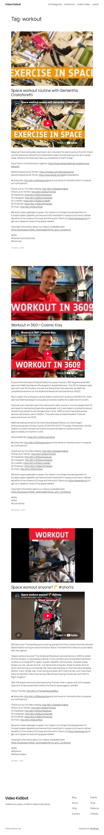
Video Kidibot (13, 4)
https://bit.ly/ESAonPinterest (38, 203)
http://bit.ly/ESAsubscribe (36, 180)
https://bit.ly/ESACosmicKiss (41, 437)
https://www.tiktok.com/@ (51, 174)
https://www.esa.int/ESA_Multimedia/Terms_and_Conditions (41, 229)
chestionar (69, 4)
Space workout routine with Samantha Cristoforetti (44, 92)
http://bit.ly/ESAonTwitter (43, 191)
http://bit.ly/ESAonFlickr (31, 206)
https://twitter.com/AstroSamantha (56, 171)
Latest (95, 4)
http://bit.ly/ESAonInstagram (39, 197)
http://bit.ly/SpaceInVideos (55, 188)
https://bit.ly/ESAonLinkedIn (36, 200)
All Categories (55, 4)
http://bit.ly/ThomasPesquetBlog (42, 690)
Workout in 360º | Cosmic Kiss (36, 325)
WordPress (94, 828)
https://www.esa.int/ (78, 218)
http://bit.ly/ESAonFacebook (37, 194)
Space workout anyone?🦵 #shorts (42, 587)
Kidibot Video (83, 4)
